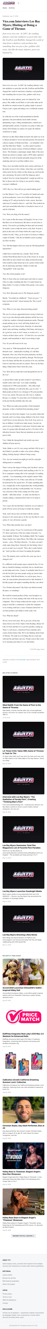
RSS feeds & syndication (11, 1281)
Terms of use (7, 1297)
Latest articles (7, 1275)
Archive (12, 8)
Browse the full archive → (23, 1236)
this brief (22, 659)
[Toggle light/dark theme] (18, 3)
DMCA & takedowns (9, 1300)
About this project (9, 1284)
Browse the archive (9, 1278)
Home (5, 8)
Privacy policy (7, 1294)
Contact (5, 1303)
